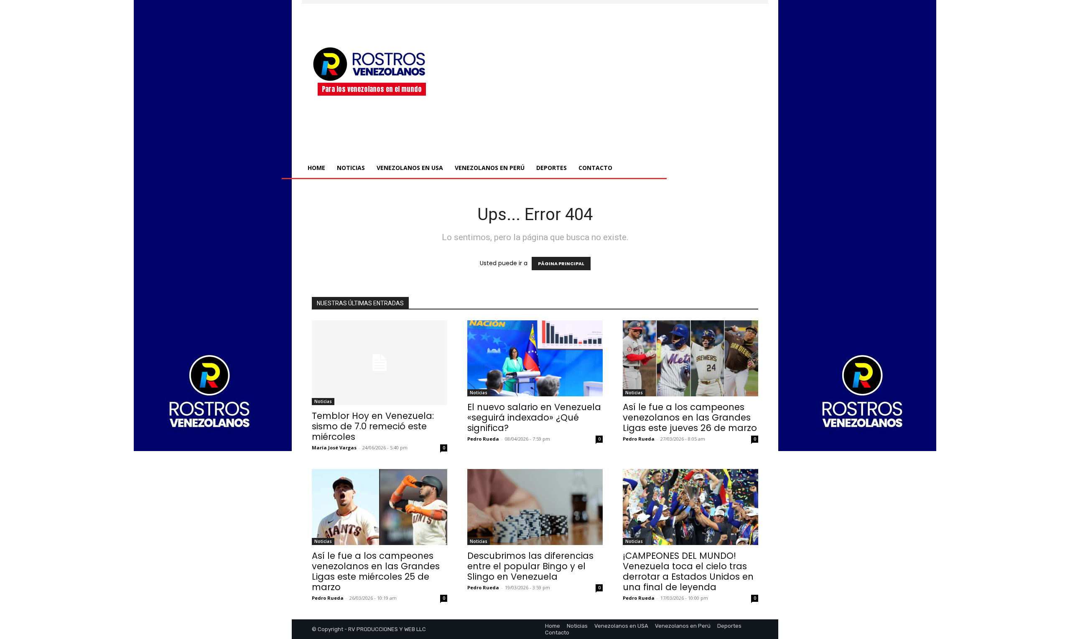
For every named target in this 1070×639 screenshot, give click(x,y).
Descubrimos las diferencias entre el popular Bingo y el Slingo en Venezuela (530, 566)
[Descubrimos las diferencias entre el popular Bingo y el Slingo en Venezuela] (535, 507)
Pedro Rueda (483, 439)
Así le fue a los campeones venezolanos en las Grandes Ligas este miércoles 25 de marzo (376, 571)
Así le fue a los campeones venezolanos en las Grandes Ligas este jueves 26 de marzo (690, 417)
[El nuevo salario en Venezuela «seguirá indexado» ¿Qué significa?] (535, 358)
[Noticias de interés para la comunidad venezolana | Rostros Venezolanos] (372, 64)
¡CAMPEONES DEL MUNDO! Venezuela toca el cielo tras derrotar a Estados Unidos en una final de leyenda (688, 571)
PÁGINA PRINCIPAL (561, 263)
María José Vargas (334, 447)
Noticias (323, 401)
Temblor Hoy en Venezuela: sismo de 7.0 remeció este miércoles (373, 426)
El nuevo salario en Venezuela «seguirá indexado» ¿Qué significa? (534, 417)
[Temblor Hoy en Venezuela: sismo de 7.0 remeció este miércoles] (379, 362)
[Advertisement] (605, 70)
